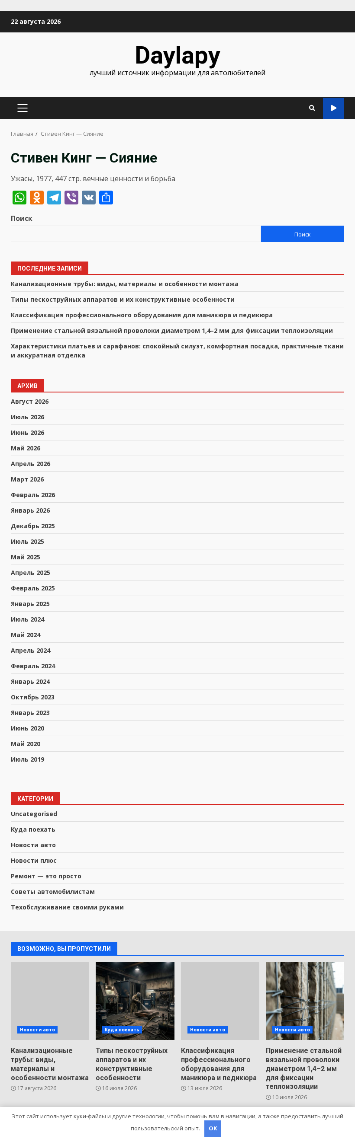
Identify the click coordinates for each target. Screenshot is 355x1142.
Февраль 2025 (33, 588)
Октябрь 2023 (33, 697)
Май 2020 (25, 744)
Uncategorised (34, 814)
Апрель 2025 (30, 572)
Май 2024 (25, 635)
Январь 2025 (30, 604)
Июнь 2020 (27, 728)
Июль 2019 (27, 759)
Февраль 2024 (33, 666)
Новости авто (33, 845)
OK (213, 1128)
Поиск (21, 218)
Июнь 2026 (27, 432)
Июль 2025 (27, 541)
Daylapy (177, 55)
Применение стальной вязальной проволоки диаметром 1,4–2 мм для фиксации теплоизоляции (172, 330)
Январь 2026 (30, 510)
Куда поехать (33, 829)
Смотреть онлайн (333, 108)
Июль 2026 (27, 417)
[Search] (312, 108)
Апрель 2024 (30, 650)
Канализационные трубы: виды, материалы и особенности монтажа (125, 284)
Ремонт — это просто (46, 876)
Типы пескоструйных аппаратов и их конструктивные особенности (123, 299)
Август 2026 (29, 401)
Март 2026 (27, 479)
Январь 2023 (30, 712)
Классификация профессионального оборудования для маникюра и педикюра (142, 315)
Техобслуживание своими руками (67, 907)
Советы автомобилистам (53, 891)
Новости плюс (34, 860)
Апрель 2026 (30, 463)
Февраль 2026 (33, 495)
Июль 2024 (27, 619)
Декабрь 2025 (33, 526)
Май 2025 (25, 557)
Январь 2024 (30, 681)
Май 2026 (25, 448)
